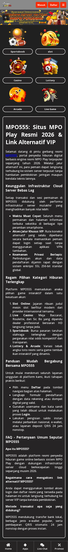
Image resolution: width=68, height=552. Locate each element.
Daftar (53, 5)
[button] (6, 17)
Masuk (41, 5)
